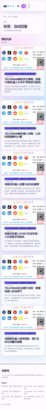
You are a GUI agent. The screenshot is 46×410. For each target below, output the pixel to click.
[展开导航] (29, 6)
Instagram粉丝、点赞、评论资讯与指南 (34, 392)
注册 (23, 6)
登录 (18, 6)
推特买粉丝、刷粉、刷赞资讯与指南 (11, 386)
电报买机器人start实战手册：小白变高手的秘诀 (22, 235)
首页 (5, 17)
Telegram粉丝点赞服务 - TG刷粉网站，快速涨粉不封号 (20, 74)
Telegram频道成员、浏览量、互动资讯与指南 (34, 398)
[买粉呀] (9, 6)
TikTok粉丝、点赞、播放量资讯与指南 (11, 392)
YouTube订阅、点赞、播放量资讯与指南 (11, 398)
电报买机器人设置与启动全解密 (21, 184)
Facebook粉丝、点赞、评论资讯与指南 (34, 387)
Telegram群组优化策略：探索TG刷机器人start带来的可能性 (22, 81)
